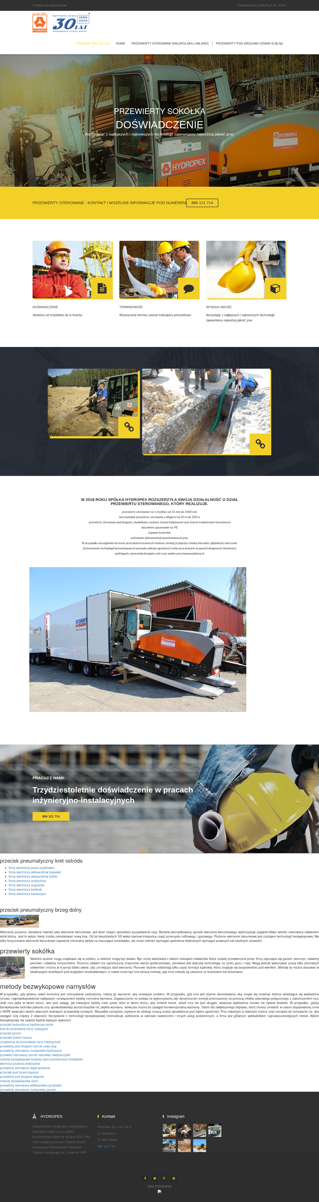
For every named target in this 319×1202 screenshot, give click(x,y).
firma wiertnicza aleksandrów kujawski (35, 872)
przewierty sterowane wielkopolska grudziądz (31, 1085)
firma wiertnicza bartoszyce (27, 894)
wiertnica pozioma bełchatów (20, 1063)
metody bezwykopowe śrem (19, 1081)
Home (120, 43)
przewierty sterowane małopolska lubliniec (170, 43)
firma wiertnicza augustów (26, 885)
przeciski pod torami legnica (19, 1072)
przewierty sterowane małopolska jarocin (28, 1089)
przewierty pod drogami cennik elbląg (249, 43)
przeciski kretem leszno (16, 1037)
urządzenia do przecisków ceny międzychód (30, 1042)
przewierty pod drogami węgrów (22, 1076)
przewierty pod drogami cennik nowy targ (28, 1046)
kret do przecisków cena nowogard (24, 1029)
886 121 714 (202, 203)
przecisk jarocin (10, 1033)
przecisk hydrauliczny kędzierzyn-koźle (26, 1024)
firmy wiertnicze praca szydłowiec (31, 867)
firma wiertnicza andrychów (27, 880)
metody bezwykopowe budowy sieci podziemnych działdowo (41, 1059)
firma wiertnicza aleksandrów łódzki (33, 876)
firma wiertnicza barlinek (25, 889)
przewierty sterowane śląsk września (25, 1068)
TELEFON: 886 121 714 (92, 43)
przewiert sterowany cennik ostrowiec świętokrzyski (35, 1055)
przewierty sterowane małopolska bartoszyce (31, 1050)
